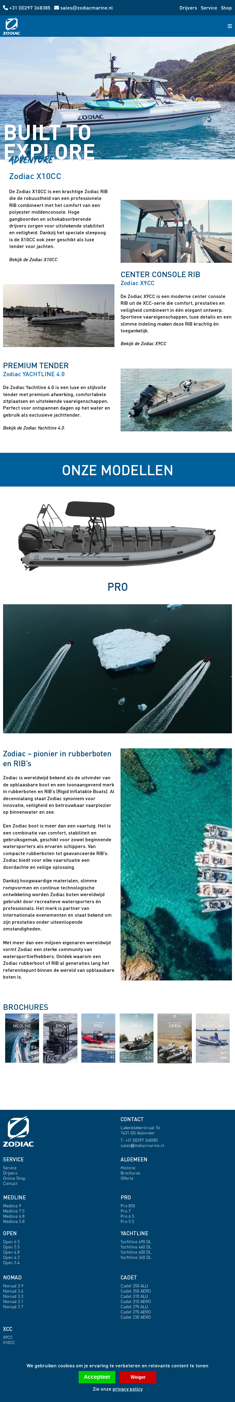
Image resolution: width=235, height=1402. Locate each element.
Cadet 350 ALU (134, 1285)
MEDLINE (14, 1197)
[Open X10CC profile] (176, 231)
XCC (7, 1329)
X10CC (9, 1342)
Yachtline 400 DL (136, 1252)
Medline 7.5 (13, 1210)
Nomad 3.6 (13, 1290)
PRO (126, 1197)
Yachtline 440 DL (136, 1246)
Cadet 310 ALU (134, 1296)
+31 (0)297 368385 (30, 7)
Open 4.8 (11, 1252)
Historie (128, 1167)
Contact (10, 1183)
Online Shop (14, 1178)
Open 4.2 (11, 1257)
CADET (129, 1277)
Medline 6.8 (13, 1216)
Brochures (130, 1172)
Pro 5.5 (127, 1221)
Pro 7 (126, 1210)
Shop (226, 7)
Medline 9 (12, 1205)
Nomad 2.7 (13, 1306)
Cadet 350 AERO (136, 1290)
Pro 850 (128, 1205)
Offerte (127, 1178)
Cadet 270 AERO (136, 1311)
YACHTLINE (134, 1233)
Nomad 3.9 (13, 1285)
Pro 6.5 (127, 1216)
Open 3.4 (11, 1262)
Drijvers (188, 7)
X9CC (8, 1337)
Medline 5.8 (13, 1221)
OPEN (10, 1233)
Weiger (138, 1377)
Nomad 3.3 (13, 1296)
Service (209, 7)
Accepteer (97, 1377)
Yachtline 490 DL (136, 1241)
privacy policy (128, 1389)
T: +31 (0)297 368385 (139, 1140)
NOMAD (12, 1277)
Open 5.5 (11, 1246)
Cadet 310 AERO (136, 1301)
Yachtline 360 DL (136, 1257)
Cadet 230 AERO (136, 1317)
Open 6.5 (11, 1241)
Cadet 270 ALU (134, 1306)
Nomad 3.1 (13, 1301)
